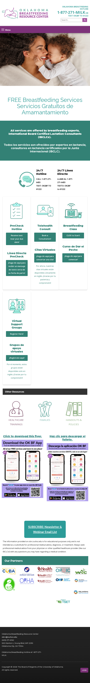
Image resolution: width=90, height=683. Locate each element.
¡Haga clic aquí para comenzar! (73, 258)
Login (84, 670)
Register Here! (16, 334)
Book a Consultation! (45, 237)
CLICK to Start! (73, 235)
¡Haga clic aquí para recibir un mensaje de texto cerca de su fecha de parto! (16, 268)
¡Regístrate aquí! (16, 358)
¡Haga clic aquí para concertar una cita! (45, 258)
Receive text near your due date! (16, 239)
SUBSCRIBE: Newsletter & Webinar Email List (45, 529)
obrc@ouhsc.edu (9, 637)
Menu (8, 30)
